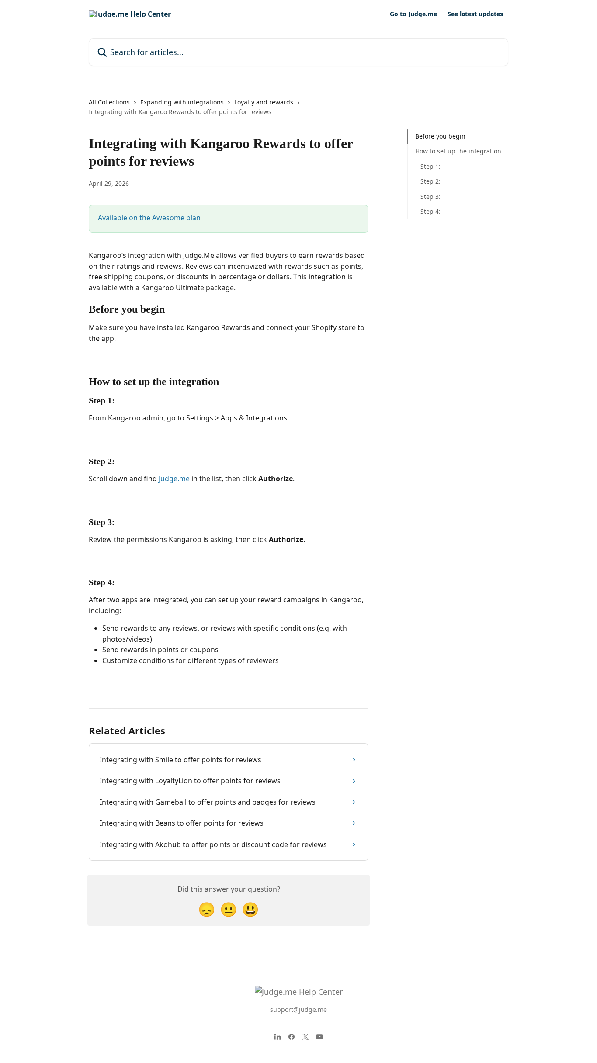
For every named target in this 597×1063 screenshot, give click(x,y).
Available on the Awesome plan (149, 217)
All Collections (109, 102)
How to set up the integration (458, 151)
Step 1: (430, 166)
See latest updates (475, 14)
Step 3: (430, 196)
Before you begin (440, 136)
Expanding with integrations (182, 102)
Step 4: (430, 211)
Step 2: (430, 181)
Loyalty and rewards (263, 102)
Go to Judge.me (413, 14)
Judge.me (174, 478)
